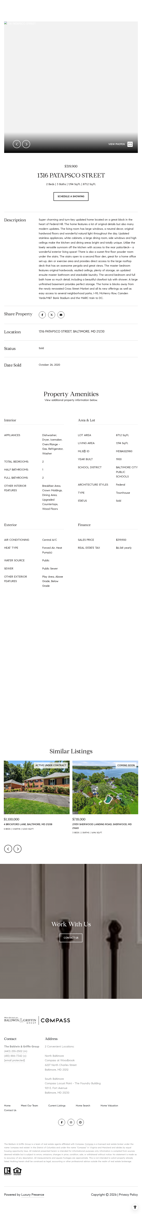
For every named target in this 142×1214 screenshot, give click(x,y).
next (26, 144)
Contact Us (10, 1110)
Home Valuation (109, 1105)
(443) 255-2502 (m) (15, 1051)
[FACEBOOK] (61, 1122)
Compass (89, 1144)
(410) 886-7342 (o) (15, 1055)
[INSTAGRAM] (71, 1122)
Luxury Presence (32, 1195)
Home (7, 1105)
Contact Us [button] (71, 937)
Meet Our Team (29, 1105)
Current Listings (56, 1105)
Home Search (83, 1105)
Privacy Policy (128, 1195)
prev (17, 144)
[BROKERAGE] (80, 1122)
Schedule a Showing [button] (71, 196)
